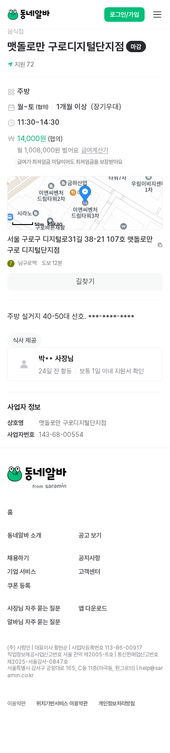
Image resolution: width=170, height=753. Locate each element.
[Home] (28, 14)
